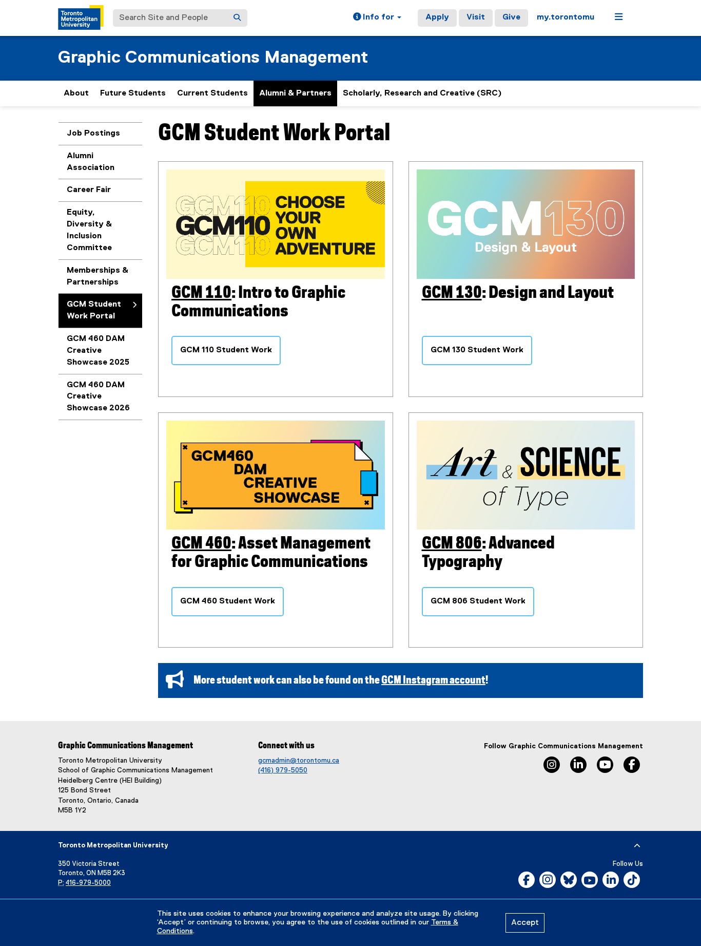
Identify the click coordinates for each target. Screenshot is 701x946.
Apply (437, 17)
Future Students (133, 93)
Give (511, 17)
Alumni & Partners (295, 93)
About (76, 93)
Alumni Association (90, 162)
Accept (525, 923)
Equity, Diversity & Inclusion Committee (89, 230)
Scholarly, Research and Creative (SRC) (422, 93)
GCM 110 (201, 293)
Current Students (212, 93)
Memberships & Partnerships (97, 277)
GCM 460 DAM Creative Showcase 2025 (98, 351)
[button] (377, 18)
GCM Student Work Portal (94, 310)
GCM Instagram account (433, 680)
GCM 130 (452, 293)
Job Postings (93, 133)
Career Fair (89, 190)
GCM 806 (452, 543)
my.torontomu (565, 17)
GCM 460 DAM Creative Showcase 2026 (98, 397)
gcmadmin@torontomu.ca (298, 760)
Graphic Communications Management (213, 57)
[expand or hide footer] (637, 846)
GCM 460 (201, 543)
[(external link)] (526, 224)
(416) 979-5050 (282, 770)
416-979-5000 (88, 883)
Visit (475, 17)
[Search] (237, 18)
